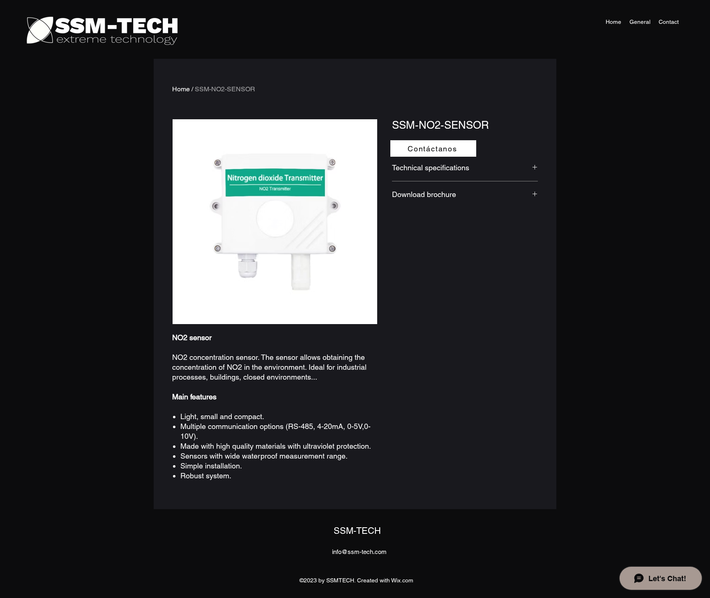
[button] (433, 148)
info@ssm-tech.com (359, 551)
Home (181, 89)
